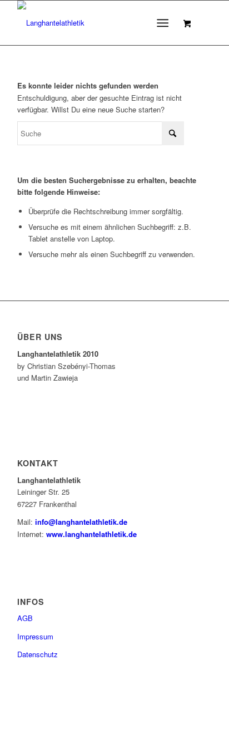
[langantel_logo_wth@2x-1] (95, 23)
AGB (25, 618)
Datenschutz (37, 654)
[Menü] (162, 22)
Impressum (35, 636)
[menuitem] (165, 22)
